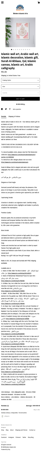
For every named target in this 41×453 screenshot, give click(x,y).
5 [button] (19, 49)
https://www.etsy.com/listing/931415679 (19, 273)
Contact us (32, 430)
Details (3, 116)
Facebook (4, 437)
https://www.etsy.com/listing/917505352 (12, 344)
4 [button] (17, 49)
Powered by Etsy (5, 449)
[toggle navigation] (2, 2)
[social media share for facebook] (2, 109)
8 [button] (25, 49)
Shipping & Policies (14, 116)
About (12, 430)
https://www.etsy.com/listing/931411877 (12, 372)
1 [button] (11, 49)
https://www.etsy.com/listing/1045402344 (13, 384)
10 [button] (29, 49)
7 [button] (23, 49)
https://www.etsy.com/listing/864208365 (12, 334)
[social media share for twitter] (6, 109)
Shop (2, 430)
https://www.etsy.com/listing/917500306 (12, 281)
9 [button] (27, 49)
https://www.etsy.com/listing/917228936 (12, 291)
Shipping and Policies (21, 430)
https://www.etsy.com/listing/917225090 (17, 319)
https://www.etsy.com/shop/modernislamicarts (14, 162)
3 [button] (15, 49)
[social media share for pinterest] (10, 109)
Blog (7, 430)
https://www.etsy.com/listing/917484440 (12, 303)
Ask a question (17, 109)
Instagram (11, 437)
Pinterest (18, 437)
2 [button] (13, 49)
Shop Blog (31, 437)
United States (12, 75)
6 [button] (21, 49)
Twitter (24, 437)
